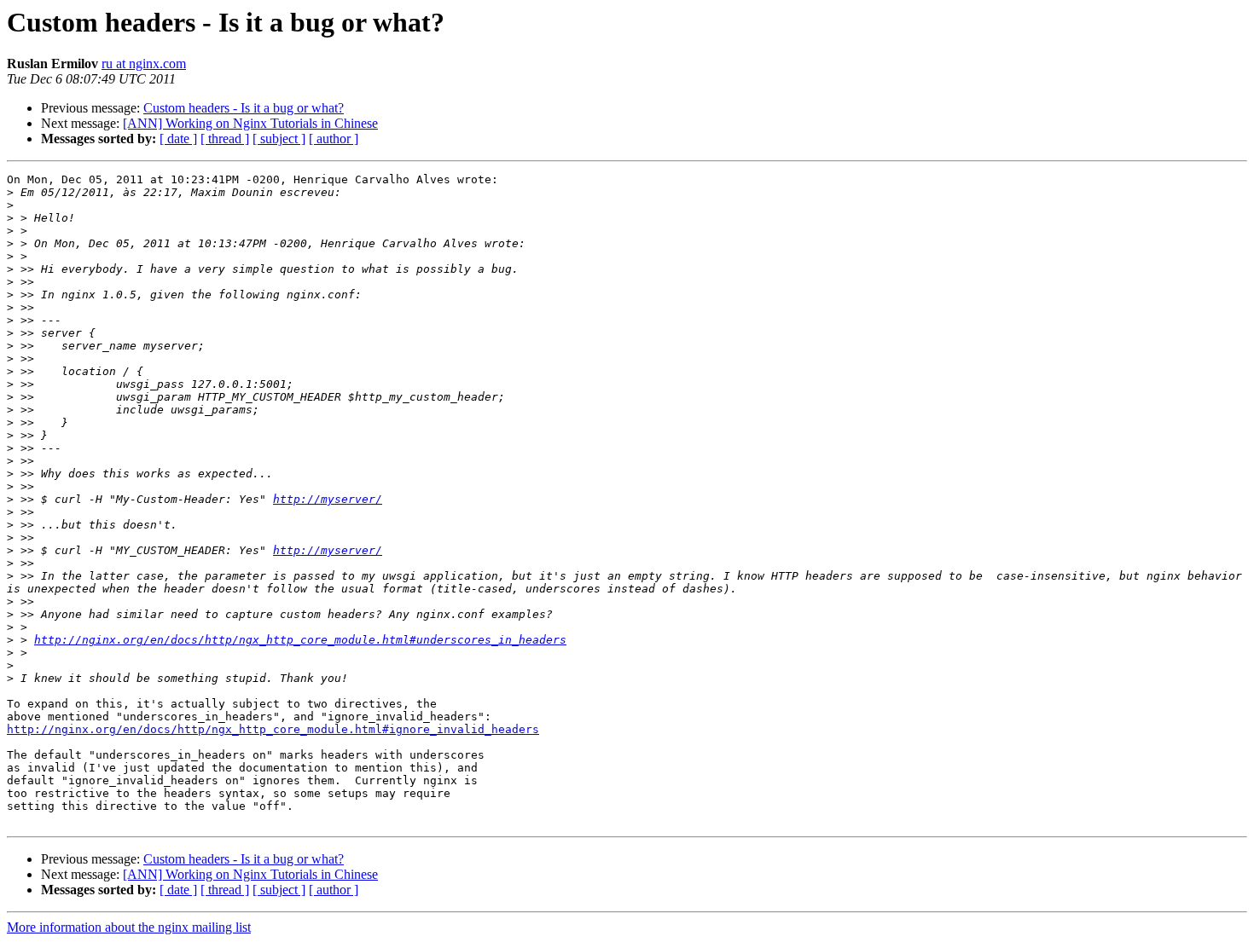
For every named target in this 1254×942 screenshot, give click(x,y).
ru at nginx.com (144, 63)
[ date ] (178, 138)
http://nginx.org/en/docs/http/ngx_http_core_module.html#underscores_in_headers (300, 639)
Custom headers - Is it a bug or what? (243, 108)
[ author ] (333, 138)
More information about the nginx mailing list (129, 927)
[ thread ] (224, 138)
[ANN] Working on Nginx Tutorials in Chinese (250, 123)
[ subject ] (279, 138)
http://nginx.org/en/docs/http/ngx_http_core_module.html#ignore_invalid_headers (273, 729)
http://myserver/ (327, 499)
